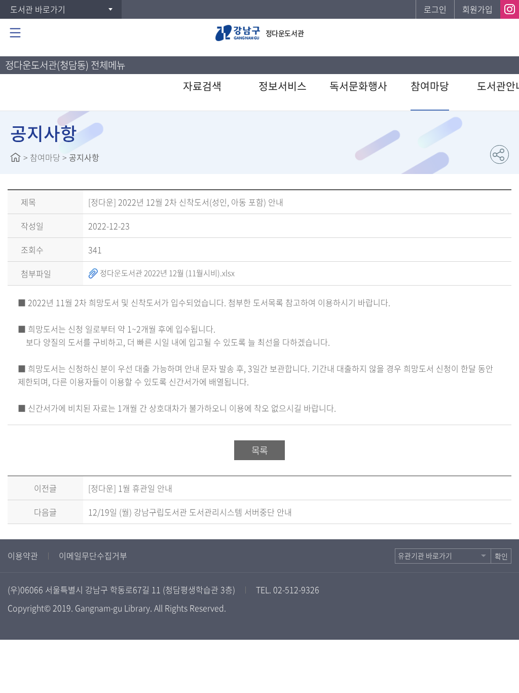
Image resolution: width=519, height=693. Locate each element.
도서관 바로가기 (37, 9)
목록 (259, 450)
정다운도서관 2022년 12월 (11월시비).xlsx (166, 273)
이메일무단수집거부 (93, 555)
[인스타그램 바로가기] (509, 9)
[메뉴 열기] (15, 33)
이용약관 (23, 555)
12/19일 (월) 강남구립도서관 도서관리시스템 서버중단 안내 (190, 512)
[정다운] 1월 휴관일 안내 (130, 488)
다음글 (45, 512)
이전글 (45, 488)
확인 (501, 556)
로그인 (435, 9)
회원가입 (477, 9)
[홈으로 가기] (15, 157)
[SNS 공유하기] (499, 154)
